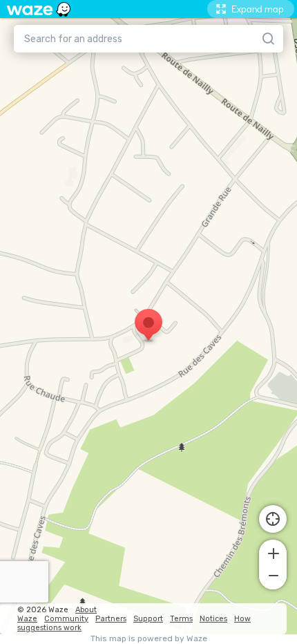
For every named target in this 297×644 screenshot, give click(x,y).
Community (66, 618)
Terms (181, 618)
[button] (273, 552)
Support (148, 618)
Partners (110, 618)
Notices (213, 618)
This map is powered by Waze (148, 638)
